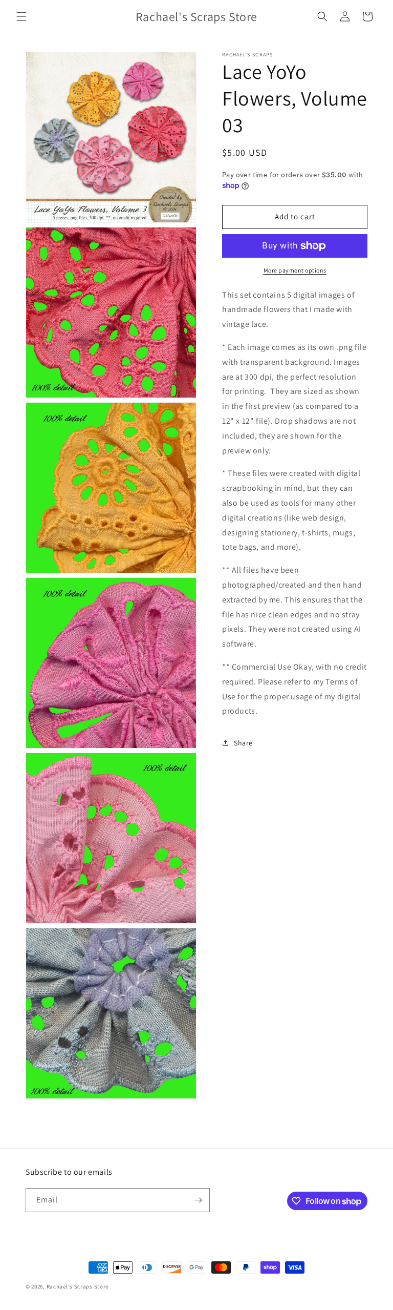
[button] (21, 16)
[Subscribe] (198, 1200)
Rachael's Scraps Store (77, 1286)
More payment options (295, 270)
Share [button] (243, 742)
